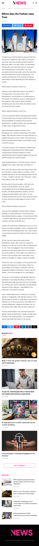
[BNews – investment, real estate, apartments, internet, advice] (19, 3)
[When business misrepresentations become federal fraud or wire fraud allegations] (7, 481)
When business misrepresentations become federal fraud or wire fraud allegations (23, 481)
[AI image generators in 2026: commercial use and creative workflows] (19, 410)
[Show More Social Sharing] (35, 25)
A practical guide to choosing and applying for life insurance (18, 454)
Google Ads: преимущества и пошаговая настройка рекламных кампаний (18, 392)
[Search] (36, 3)
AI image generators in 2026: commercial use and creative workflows (18, 423)
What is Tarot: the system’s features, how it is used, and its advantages (19, 361)
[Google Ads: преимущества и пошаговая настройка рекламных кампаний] (19, 379)
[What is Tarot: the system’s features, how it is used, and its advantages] (19, 348)
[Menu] (3, 3)
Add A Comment (19, 465)
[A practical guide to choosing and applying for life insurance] (19, 441)
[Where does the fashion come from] (19, 41)
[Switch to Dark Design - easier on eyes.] (33, 3)
